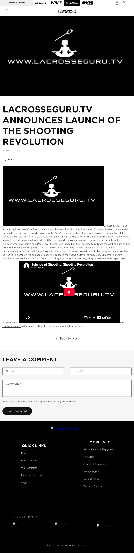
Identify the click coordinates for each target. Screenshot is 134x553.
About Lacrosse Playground (98, 450)
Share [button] (11, 160)
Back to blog (69, 338)
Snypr (24, 483)
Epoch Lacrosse (30, 461)
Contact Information (94, 464)
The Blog (88, 457)
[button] (6, 11)
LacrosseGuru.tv (113, 226)
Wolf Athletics (29, 468)
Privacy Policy (91, 472)
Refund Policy (91, 479)
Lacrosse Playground (32, 475)
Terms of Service (92, 486)
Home (24, 453)
